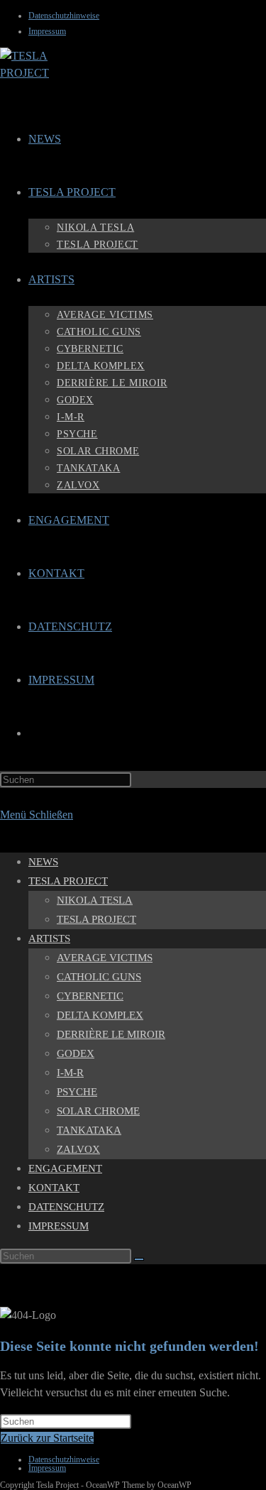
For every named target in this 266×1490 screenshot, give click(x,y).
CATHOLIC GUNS (99, 976)
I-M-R (70, 1072)
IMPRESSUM (58, 1226)
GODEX (75, 1053)
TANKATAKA (89, 1130)
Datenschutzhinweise (63, 16)
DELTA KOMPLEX (100, 1015)
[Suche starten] (139, 1259)
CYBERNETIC (90, 996)
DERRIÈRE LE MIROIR (111, 1034)
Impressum (47, 31)
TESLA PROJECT (68, 881)
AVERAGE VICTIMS (105, 957)
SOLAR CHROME (98, 1111)
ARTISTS (49, 938)
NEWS (43, 861)
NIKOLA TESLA (95, 900)
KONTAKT (53, 1187)
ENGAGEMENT (65, 1168)
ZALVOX (78, 1149)
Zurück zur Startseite (47, 1438)
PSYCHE (77, 1091)
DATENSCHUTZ (66, 1206)
